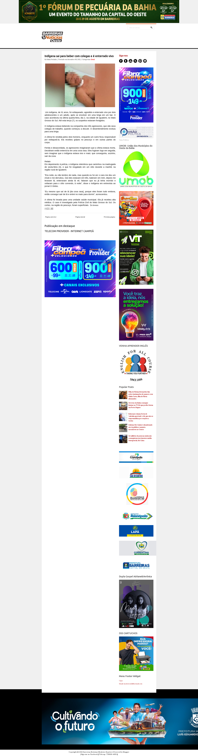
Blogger (126, 752)
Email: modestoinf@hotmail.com (130, 684)
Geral (93, 59)
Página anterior (50, 217)
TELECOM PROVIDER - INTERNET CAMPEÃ (69, 231)
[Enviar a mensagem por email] (45, 208)
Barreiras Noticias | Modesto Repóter (97, 752)
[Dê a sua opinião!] (48, 208)
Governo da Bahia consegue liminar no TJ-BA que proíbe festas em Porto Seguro (140, 405)
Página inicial (80, 217)
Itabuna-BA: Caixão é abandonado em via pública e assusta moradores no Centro (140, 427)
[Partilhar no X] (50, 208)
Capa (121, 681)
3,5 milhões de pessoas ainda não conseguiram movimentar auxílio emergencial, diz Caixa (140, 438)
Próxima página (109, 217)
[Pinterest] (140, 61)
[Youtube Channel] (130, 61)
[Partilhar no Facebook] (52, 208)
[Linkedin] (145, 61)
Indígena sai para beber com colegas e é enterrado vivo (79, 56)
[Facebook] (121, 61)
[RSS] (135, 61)
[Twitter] (126, 61)
